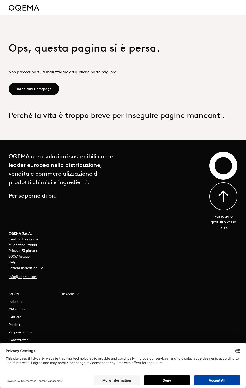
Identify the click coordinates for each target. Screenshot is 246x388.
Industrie (16, 301)
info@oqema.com (23, 276)
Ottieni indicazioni (24, 268)
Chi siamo (17, 309)
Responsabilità (20, 332)
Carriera (15, 317)
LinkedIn (68, 294)
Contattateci (19, 340)
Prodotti (15, 324)
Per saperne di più (33, 195)
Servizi (14, 294)
